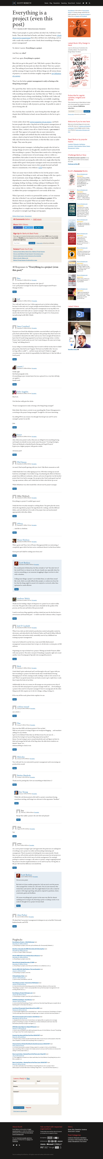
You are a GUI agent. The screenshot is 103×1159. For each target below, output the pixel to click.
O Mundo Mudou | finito (18, 976)
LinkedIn (77, 16)
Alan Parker (22, 914)
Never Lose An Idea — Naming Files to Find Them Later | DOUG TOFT (29, 1062)
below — (27, 219)
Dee (18, 723)
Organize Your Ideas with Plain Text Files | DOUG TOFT (26, 1035)
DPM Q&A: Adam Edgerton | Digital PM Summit (24, 1027)
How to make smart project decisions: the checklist (27, 256)
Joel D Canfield (23, 625)
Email (39, 1081)
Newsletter (56, 3)
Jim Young (23, 791)
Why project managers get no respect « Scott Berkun (26, 1016)
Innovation (70, 146)
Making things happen (33, 28)
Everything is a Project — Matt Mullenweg (23, 942)
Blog (51, 3)
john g (19, 523)
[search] (89, 3)
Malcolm (21, 756)
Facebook (86, 3)
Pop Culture (83, 1141)
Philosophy (76, 144)
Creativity (70, 144)
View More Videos (72, 349)
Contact (78, 3)
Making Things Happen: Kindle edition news (25, 260)
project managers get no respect (40, 122)
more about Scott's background (22, 1133)
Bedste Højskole (24, 775)
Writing (84, 146)
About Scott (71, 3)
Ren (18, 278)
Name (15, 1081)
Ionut (19, 434)
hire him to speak (85, 14)
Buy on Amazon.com (82, 174)
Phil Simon (21, 462)
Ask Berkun (82, 144)
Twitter (83, 3)
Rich (19, 666)
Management (42, 28)
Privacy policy (39, 243)
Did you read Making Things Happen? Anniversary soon (28, 254)
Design (88, 146)
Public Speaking (78, 146)
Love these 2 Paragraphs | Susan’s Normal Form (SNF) (26, 1008)
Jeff (18, 299)
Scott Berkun (24, 562)
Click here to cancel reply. (20, 1111)
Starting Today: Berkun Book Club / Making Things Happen (29, 251)
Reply (14, 292)
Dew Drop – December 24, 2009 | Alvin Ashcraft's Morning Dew (28, 949)
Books (46, 3)
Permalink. (34, 280)
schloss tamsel (23, 706)
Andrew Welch (23, 598)
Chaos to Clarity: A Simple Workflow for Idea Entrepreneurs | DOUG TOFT (31, 1043)
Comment (16, 1091)
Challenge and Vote (73, 164)
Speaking (64, 3)
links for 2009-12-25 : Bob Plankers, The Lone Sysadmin (26, 969)
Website (15, 1086)
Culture (77, 148)
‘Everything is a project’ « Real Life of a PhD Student (25, 982)
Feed (19, 1145)
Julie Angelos (22, 391)
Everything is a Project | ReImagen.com (22, 993)
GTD (40, 167)
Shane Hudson (23, 539)
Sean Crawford (23, 326)
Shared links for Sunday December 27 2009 (23, 962)
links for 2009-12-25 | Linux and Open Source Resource (26, 955)
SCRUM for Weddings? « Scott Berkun (22, 999)
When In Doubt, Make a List (20, 258)
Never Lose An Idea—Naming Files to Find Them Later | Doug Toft (29, 1054)
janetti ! (20, 366)
